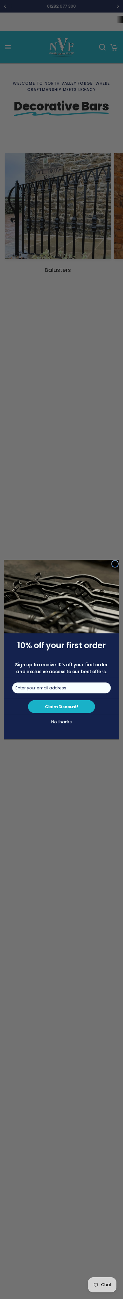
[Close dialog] (115, 563)
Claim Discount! (61, 707)
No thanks (61, 722)
